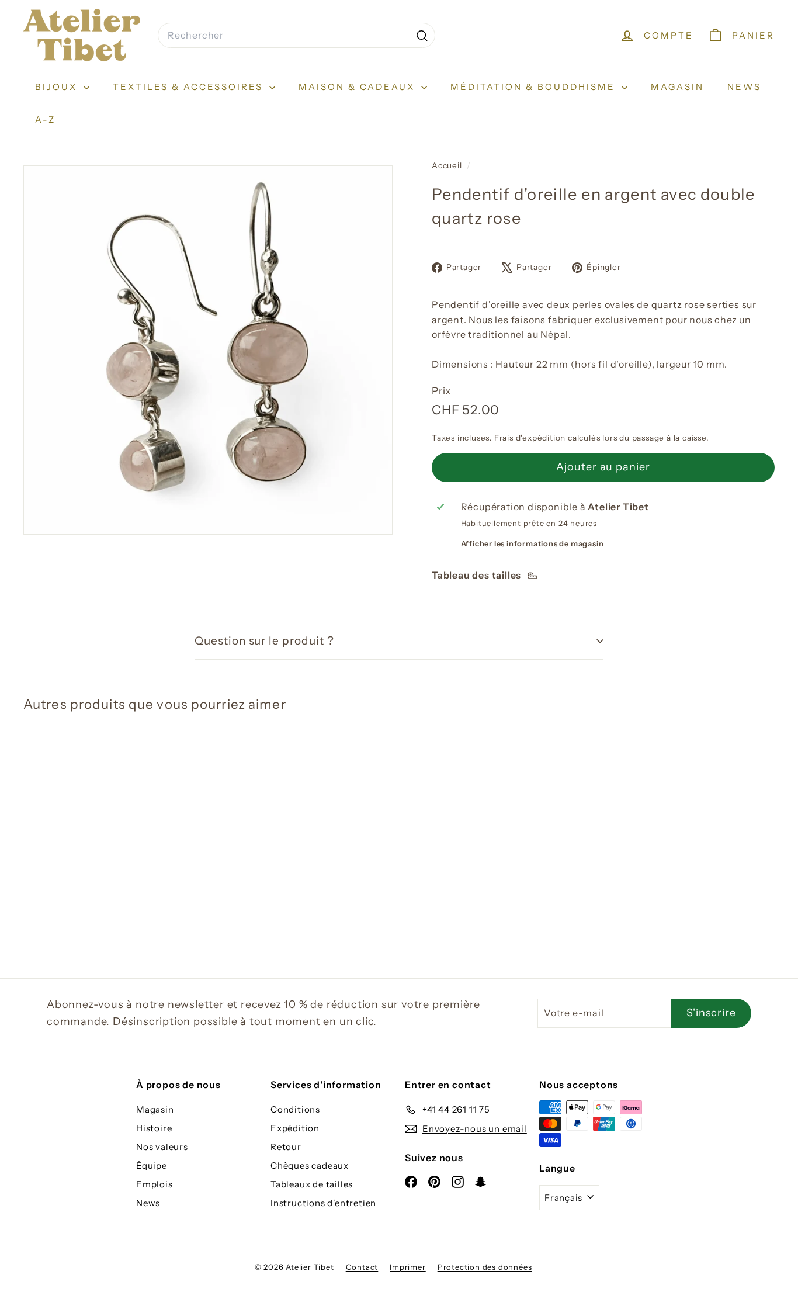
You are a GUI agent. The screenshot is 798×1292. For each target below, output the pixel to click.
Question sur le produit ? (264, 640)
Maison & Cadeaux (358, 86)
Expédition (295, 1128)
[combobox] (296, 36)
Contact (362, 1267)
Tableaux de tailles (311, 1184)
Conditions (295, 1109)
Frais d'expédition (529, 437)
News (744, 86)
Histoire (154, 1128)
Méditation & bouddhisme (534, 86)
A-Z (45, 119)
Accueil (448, 165)
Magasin (677, 86)
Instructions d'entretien (323, 1202)
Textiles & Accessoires (189, 86)
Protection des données (485, 1267)
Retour (285, 1146)
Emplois (154, 1184)
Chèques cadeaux (309, 1165)
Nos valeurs (162, 1146)
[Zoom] (208, 350)
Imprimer (407, 1267)
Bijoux (58, 86)
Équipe (151, 1165)
